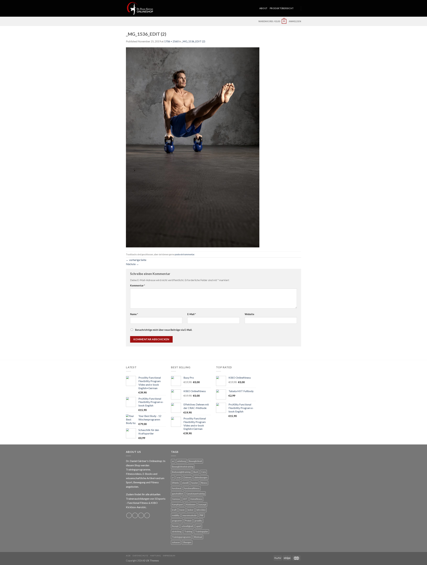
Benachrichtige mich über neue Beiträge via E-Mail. (163, 329)
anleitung (181, 461)
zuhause (176, 542)
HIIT (185, 499)
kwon (182, 509)
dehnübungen (200, 477)
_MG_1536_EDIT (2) (193, 41)
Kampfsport (177, 504)
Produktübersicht (282, 8)
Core (203, 472)
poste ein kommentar (184, 254)
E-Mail (191, 314)
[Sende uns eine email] (141, 515)
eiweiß (185, 482)
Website (249, 314)
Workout (198, 537)
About (263, 8)
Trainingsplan (201, 531)
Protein (188, 520)
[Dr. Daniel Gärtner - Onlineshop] (140, 8)
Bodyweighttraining (181, 472)
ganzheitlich (177, 493)
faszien (194, 482)
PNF (202, 515)
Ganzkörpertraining (195, 493)
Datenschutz (140, 555)
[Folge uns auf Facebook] (129, 515)
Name (134, 314)
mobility (175, 515)
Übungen (187, 542)
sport (198, 526)
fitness (204, 482)
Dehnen (187, 477)
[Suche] (297, 8)
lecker (190, 509)
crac (179, 477)
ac (173, 461)
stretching (176, 531)
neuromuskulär (189, 515)
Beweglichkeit (195, 461)
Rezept (175, 526)
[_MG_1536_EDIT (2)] (192, 147)
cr (173, 477)
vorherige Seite (136, 259)
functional (176, 488)
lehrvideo (200, 509)
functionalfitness (191, 488)
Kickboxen (191, 504)
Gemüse (176, 499)
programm (177, 520)
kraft (174, 509)
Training (188, 531)
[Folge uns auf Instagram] (135, 515)
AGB (128, 555)
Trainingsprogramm (181, 537)
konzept (202, 504)
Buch (195, 472)
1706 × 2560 (171, 41)
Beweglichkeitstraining (182, 466)
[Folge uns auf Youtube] (147, 515)
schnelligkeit (187, 526)
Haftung (155, 555)
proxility (198, 520)
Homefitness (196, 499)
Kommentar (137, 285)
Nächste (132, 264)
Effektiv (175, 482)
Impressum (169, 555)
